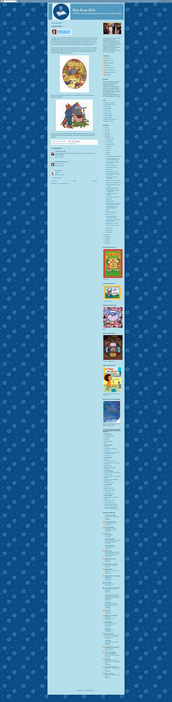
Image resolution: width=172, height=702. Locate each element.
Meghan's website (108, 121)
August (108, 146)
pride (105, 443)
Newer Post (54, 181)
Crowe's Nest (108, 551)
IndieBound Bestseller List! (112, 188)
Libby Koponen (59, 151)
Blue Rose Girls (110, 60)
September (109, 144)
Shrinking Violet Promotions (112, 647)
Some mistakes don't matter (112, 197)
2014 (106, 129)
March (107, 228)
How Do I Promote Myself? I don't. (112, 472)
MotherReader (108, 622)
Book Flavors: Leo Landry (112, 223)
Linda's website (108, 117)
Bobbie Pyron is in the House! (111, 565)
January (108, 232)
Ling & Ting (106, 279)
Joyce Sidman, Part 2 (109, 502)
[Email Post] (69, 141)
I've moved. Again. (109, 535)
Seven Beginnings (108, 461)
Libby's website (108, 115)
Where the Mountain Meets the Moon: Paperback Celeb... (113, 204)
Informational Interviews (111, 167)
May (107, 152)
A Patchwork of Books (110, 522)
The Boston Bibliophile (110, 652)
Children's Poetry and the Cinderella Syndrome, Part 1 (111, 504)
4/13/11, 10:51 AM (59, 174)
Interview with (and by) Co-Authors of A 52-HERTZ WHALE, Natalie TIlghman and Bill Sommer (112, 553)
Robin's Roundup (109, 634)
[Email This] (72, 141)
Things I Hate (107, 455)
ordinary (106, 439)
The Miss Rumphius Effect (111, 667)
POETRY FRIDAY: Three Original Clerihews (112, 207)
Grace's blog (107, 112)
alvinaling (108, 74)
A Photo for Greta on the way (113, 180)
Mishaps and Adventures (111, 615)
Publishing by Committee (110, 448)
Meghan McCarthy (59, 161)
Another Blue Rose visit (111, 165)
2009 (106, 237)
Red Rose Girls (117, 38)
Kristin (56, 170)
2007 (106, 241)
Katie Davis (108, 602)
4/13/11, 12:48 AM (59, 165)
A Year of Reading (109, 527)
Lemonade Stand (108, 578)
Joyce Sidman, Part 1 (109, 500)
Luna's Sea (108, 610)
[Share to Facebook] (77, 141)
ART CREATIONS (110, 201)
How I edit (106, 447)
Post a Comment (57, 177)
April (107, 154)
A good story (109, 199)
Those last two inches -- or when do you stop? (112, 217)
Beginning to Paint (108, 488)
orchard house (109, 169)
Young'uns (106, 450)
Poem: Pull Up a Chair (109, 546)
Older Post (94, 181)
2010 (106, 234)
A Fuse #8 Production (110, 515)
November (108, 140)
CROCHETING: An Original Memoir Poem (112, 191)
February (108, 230)
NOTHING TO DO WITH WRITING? (111, 178)
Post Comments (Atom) (63, 183)
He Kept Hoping (108, 466)
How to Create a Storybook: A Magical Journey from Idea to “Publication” (111, 605)
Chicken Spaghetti (109, 545)
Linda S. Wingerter (110, 70)
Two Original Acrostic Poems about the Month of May (113, 159)
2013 (106, 132)
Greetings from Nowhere (111, 564)
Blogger (92, 690)
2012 (106, 134)
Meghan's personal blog (110, 119)
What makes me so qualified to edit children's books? (111, 453)
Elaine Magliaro (110, 63)
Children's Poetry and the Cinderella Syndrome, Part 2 (111, 508)
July (107, 148)
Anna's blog (107, 106)
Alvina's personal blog (109, 104)
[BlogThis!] (74, 141)
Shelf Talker (108, 640)
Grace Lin (108, 65)
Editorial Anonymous (110, 558)
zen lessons (107, 437)
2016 (106, 127)
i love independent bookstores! (113, 156)
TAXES (107, 210)
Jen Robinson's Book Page (112, 594)
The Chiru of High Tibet (108, 361)
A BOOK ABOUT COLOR (112, 171)
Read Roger (108, 628)
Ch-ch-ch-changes (109, 648)
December (108, 138)
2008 (106, 239)
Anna (56, 143)
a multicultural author (109, 436)
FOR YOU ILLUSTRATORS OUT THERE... (112, 162)
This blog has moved (109, 630)
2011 (106, 136)
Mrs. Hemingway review (110, 523)
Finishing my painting (109, 490)
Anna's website (108, 108)
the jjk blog (107, 659)
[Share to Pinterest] (79, 141)
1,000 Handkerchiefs (109, 493)
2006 (106, 243)
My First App (107, 560)
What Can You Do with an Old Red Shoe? (67, 143)
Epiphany (106, 459)
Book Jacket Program (109, 583)
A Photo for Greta (107, 301)
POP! (104, 329)
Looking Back (107, 491)
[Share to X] (75, 141)
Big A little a (108, 533)
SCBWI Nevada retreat (111, 212)
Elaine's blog (107, 110)
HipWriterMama (109, 569)
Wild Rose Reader (109, 673)
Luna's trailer (107, 611)
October (108, 142)
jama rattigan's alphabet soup (112, 587)
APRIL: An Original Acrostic (112, 225)
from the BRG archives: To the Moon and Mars (113, 220)
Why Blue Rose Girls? (109, 102)
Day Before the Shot (109, 482)
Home (74, 181)
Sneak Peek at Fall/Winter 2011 (113, 182)
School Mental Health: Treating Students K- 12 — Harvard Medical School (112, 662)
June (107, 150)
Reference (106, 486)
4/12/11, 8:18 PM (59, 157)
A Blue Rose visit (110, 214)
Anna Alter (108, 58)
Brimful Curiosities (109, 539)
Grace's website (108, 113)
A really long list (108, 474)
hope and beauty (108, 441)
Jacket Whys (108, 582)
